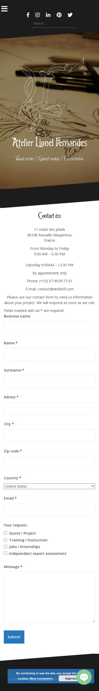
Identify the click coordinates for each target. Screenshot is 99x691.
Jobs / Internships (24, 546)
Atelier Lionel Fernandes (49, 142)
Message (13, 566)
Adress (11, 397)
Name (11, 343)
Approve (71, 678)
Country (12, 477)
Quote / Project (22, 533)
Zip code (13, 451)
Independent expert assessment (38, 553)
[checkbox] (5, 533)
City (9, 423)
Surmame (14, 370)
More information (41, 678)
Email (10, 498)
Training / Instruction (28, 540)
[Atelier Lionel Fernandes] (49, 96)
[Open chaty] (84, 677)
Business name (17, 316)
